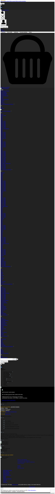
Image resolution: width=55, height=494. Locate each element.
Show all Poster (4, 336)
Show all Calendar (5, 353)
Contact (19, 465)
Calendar (5, 479)
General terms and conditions (23, 460)
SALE (4, 481)
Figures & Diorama (7, 478)
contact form (7, 414)
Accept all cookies (20, 491)
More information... (32, 490)
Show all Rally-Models (6, 111)
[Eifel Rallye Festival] (1, 109)
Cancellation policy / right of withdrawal (26, 462)
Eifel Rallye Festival (7, 470)
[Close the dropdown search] (15, 359)
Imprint (19, 466)
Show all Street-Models (6, 266)
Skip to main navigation (21, 1)
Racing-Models (6, 472)
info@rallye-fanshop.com (11, 411)
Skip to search (13, 1)
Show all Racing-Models (6, 169)
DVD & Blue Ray (7, 475)
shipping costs (15, 484)
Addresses (16, 32)
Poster (4, 477)
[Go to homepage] (5, 10)
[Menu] (1, 10)
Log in (2, 29)
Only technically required (6, 491)
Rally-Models (6, 471)
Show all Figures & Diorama (7, 346)
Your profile (9, 32)
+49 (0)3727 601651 (15, 406)
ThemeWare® (32, 486)
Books (4, 476)
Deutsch (2, 6)
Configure (14, 491)
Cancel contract (3, 2)
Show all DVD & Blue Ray (7, 284)
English (2, 8)
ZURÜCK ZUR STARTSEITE (8, 400)
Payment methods (24, 32)
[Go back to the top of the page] (2, 488)
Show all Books (4, 314)
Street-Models (6, 473)
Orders (30, 32)
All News (5, 482)
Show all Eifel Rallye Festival (7, 104)
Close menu (5, 27)
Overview (3, 32)
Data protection (20, 468)
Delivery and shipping (22, 459)
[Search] (13, 359)
